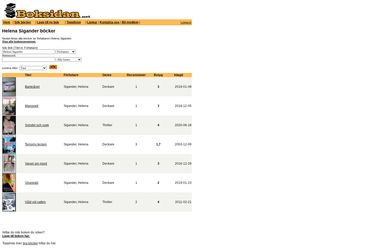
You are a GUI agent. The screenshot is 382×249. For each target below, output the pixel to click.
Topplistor (74, 22)
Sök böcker (22, 22)
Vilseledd (31, 183)
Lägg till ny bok (48, 22)
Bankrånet (32, 87)
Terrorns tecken (36, 144)
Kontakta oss (110, 22)
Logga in (186, 22)
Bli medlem (130, 22)
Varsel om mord (36, 163)
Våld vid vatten (35, 202)
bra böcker (30, 243)
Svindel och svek (37, 125)
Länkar (92, 22)
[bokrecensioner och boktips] (47, 17)
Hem (6, 22)
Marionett (31, 106)
